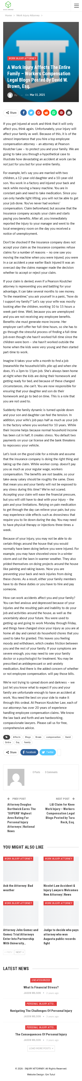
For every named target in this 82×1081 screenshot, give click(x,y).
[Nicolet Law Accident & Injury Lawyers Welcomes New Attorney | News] (61, 869)
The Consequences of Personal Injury (41, 1034)
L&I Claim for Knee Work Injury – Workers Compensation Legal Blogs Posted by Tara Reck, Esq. (60, 813)
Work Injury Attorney (22, 58)
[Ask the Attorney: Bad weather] (20, 869)
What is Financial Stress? (41, 987)
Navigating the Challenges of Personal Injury (41, 1011)
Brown (38, 737)
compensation (53, 737)
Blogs (28, 737)
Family (27, 742)
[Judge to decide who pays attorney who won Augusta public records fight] (61, 913)
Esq (17, 742)
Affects (16, 737)
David (68, 737)
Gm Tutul (50, 1074)
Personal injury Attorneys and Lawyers (42, 1003)
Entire (8, 742)
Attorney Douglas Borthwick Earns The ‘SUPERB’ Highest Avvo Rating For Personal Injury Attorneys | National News (21, 818)
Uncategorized (41, 980)
